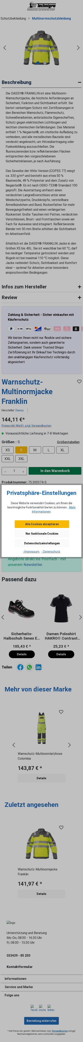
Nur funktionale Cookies (42, 533)
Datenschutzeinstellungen (42, 543)
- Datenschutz (51, 551)
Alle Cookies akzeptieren (42, 524)
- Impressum (31, 551)
